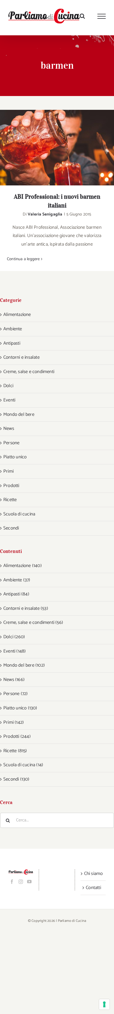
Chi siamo (93, 873)
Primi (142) (13, 722)
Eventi (9, 400)
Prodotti (11, 485)
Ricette (10, 500)
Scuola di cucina (19, 514)
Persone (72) (15, 694)
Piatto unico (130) (20, 708)
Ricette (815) (15, 751)
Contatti (93, 887)
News (8, 428)
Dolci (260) (14, 637)
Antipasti (11, 343)
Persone (11, 443)
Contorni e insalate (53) (25, 608)
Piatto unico (15, 457)
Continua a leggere (23, 259)
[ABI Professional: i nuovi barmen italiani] (57, 147)
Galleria (64, 147)
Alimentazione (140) (22, 565)
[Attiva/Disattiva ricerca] (82, 16)
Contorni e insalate (21, 357)
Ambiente (12, 329)
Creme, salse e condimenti (28, 372)
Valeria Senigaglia (45, 214)
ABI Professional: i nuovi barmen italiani (50, 147)
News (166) (14, 679)
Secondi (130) (16, 779)
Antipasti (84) (16, 594)
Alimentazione (17, 314)
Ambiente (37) (16, 580)
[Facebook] (12, 881)
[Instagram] (21, 881)
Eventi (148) (14, 651)
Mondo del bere (18, 414)
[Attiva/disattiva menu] (101, 16)
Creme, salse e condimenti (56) (33, 622)
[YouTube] (29, 881)
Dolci (8, 386)
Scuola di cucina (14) (23, 765)
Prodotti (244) (17, 736)
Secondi (11, 528)
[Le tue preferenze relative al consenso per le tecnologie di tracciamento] (104, 1004)
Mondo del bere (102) (24, 665)
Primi (8, 471)
